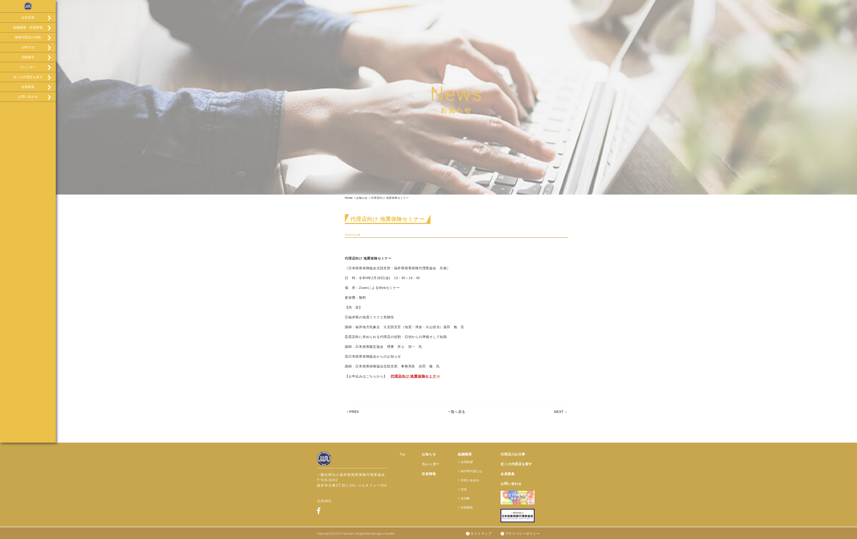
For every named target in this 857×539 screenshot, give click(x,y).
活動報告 (28, 57)
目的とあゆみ (470, 480)
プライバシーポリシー (522, 533)
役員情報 (429, 474)
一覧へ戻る (456, 412)
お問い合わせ (28, 96)
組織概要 (465, 454)
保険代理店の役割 (28, 37)
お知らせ (28, 47)
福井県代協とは (471, 471)
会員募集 (28, 87)
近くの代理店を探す (28, 77)
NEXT (559, 412)
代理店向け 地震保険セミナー (415, 376)
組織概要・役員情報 (28, 27)
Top (402, 454)
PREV (354, 412)
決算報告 (467, 507)
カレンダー (28, 67)
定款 (464, 489)
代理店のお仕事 (513, 454)
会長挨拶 (28, 17)
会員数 (465, 498)
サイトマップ (481, 533)
